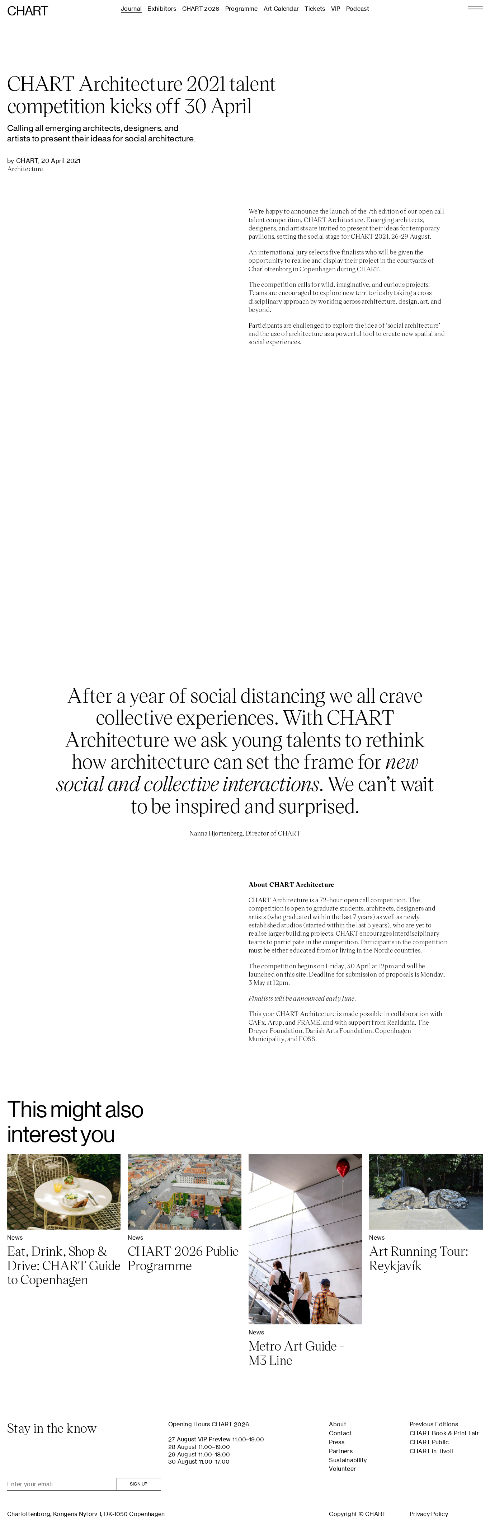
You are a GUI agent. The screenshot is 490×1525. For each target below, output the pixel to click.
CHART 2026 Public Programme (183, 1258)
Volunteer (342, 1468)
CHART (27, 11)
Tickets (315, 8)
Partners (341, 1451)
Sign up (139, 1484)
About (337, 1424)
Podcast (357, 8)
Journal (131, 8)
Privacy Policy (429, 1513)
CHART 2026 (201, 8)
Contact (340, 1433)
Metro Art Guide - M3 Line (296, 1352)
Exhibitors (161, 8)
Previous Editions (434, 1424)
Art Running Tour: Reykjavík (418, 1258)
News (15, 1237)
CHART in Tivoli (431, 1451)
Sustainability (348, 1460)
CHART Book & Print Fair (444, 1433)
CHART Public (429, 1442)
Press (336, 1442)
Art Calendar (281, 8)
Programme (241, 8)
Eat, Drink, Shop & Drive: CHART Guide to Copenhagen (64, 1265)
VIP (335, 8)
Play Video (245, 514)
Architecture (25, 169)
